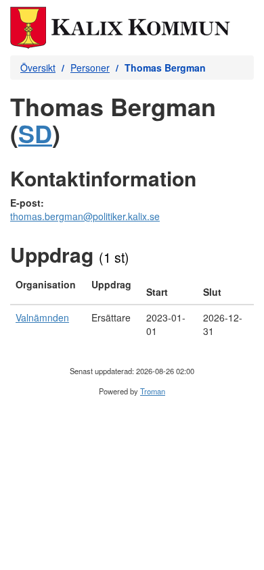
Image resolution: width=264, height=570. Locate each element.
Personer (90, 67)
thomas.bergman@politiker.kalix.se (85, 216)
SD (35, 133)
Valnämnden (42, 317)
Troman (152, 391)
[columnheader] (48, 288)
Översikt (38, 67)
